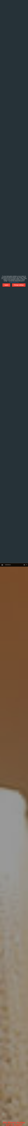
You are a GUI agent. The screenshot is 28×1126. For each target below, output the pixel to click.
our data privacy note (14, 282)
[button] (25, 565)
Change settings (19, 285)
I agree (6, 285)
